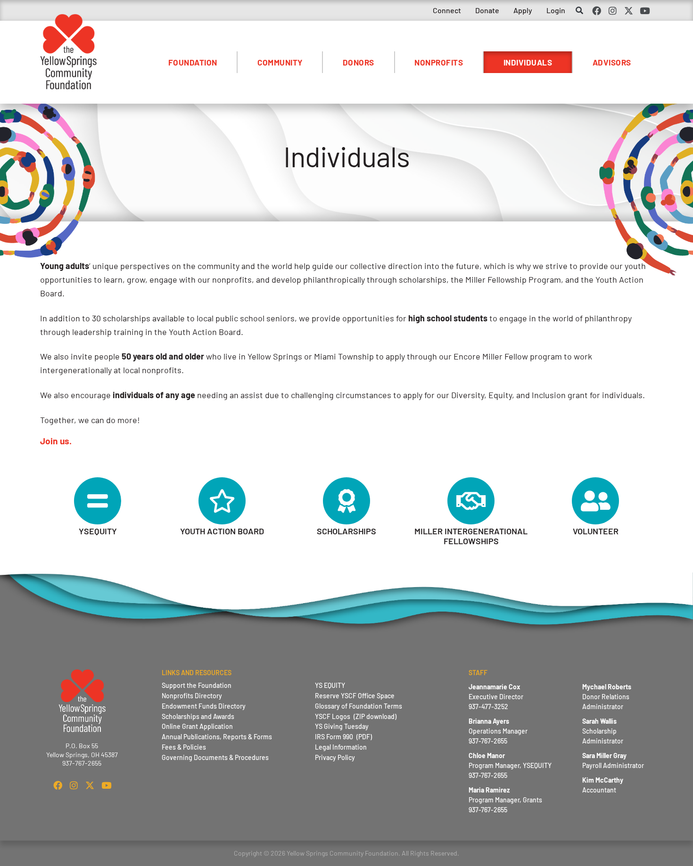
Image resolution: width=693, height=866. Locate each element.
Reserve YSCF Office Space (355, 696)
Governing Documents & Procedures (215, 757)
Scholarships (346, 531)
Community (280, 62)
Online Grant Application (197, 726)
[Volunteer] (595, 500)
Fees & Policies (184, 747)
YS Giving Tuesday (342, 726)
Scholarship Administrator (602, 731)
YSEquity (98, 531)
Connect (447, 10)
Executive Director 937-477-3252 (496, 697)
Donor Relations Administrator (606, 697)
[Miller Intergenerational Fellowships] (471, 500)
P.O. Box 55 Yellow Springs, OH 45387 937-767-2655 (82, 754)
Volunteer (596, 531)
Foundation (192, 62)
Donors (358, 62)
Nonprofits (438, 62)
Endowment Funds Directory (204, 706)
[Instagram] (612, 10)
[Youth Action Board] (222, 500)
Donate (487, 10)
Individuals (528, 62)
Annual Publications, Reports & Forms (217, 737)
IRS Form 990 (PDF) (343, 737)
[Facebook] (596, 10)
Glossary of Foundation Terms (358, 706)
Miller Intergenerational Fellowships (471, 536)
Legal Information (341, 747)
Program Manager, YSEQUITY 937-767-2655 (510, 765)
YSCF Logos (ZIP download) (355, 716)
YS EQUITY (330, 685)
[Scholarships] (346, 500)
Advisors (612, 62)
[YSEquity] (97, 500)
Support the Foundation (196, 685)
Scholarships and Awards (198, 716)
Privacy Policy (335, 757)
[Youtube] (645, 10)
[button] (579, 11)
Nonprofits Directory (192, 696)
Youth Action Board (222, 531)
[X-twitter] (629, 10)
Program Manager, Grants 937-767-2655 (505, 800)
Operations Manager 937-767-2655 (498, 731)
